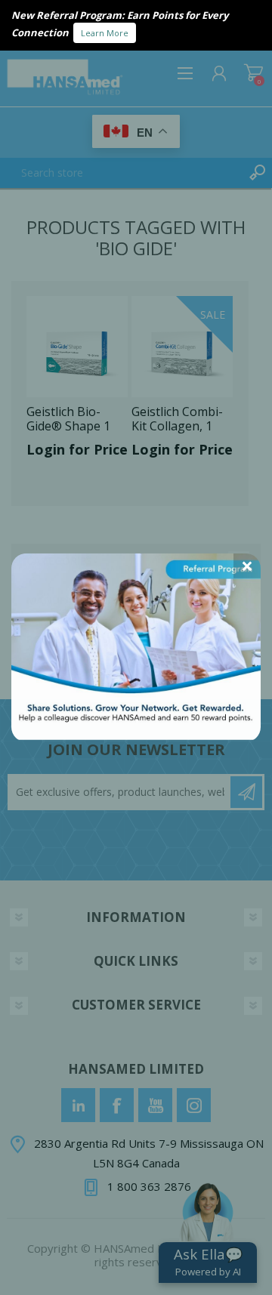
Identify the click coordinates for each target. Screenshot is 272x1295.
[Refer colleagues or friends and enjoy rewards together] (136, 735)
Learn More (104, 33)
